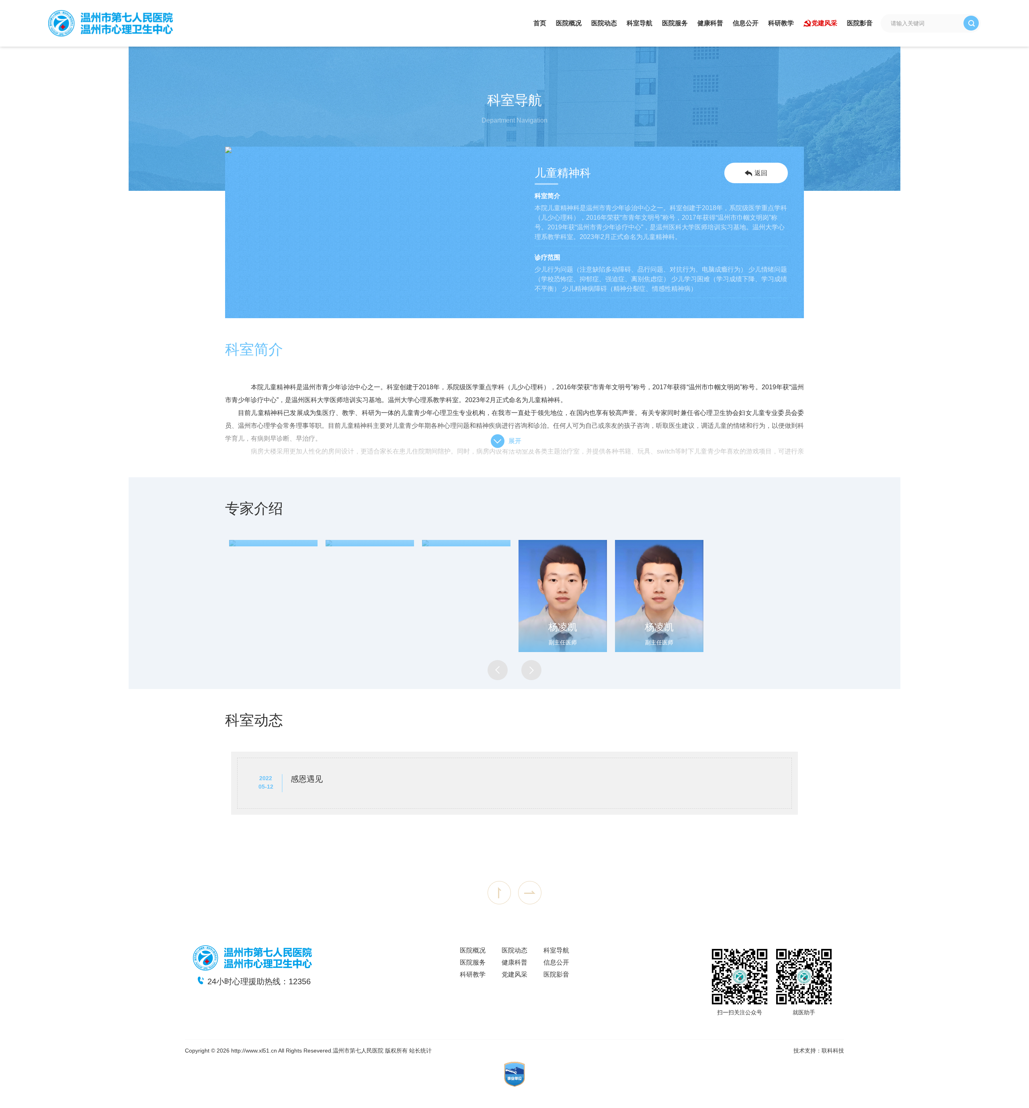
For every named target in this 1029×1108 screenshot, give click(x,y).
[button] (498, 670)
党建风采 (824, 23)
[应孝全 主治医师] (370, 543)
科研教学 (781, 23)
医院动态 (604, 23)
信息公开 (745, 23)
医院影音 (860, 23)
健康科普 (710, 23)
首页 (539, 23)
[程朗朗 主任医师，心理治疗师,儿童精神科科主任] (273, 543)
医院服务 (675, 23)
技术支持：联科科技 (818, 1050)
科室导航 (639, 23)
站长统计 (420, 1050)
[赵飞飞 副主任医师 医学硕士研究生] (466, 543)
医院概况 (569, 23)
